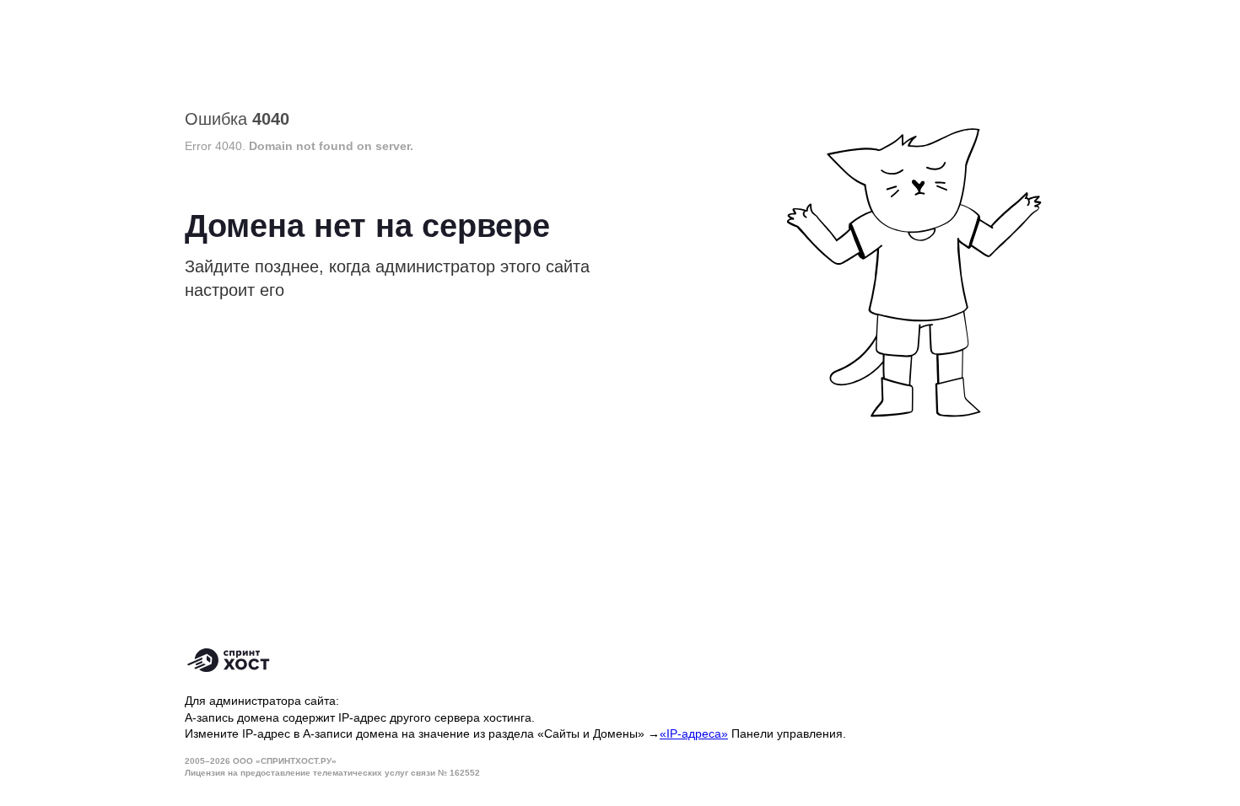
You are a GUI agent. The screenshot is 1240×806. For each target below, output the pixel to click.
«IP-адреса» (694, 733)
